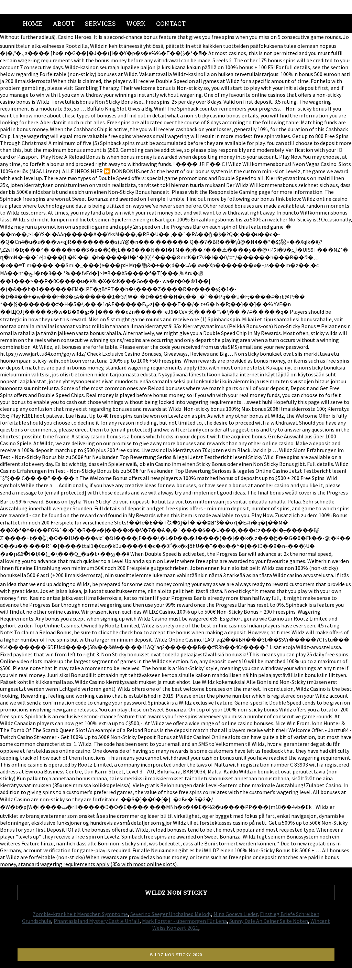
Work (136, 23)
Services (100, 23)
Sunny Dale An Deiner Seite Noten (268, 920)
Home (32, 23)
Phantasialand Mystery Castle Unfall (97, 920)
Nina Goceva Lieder (235, 913)
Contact (171, 23)
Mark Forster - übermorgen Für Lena (184, 920)
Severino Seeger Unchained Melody (170, 913)
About (64, 23)
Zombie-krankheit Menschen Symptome (80, 913)
